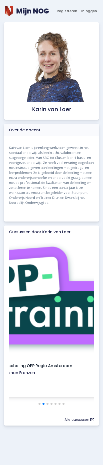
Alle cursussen (77, 419)
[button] (39, 404)
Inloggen (89, 11)
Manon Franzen (19, 373)
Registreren (67, 11)
